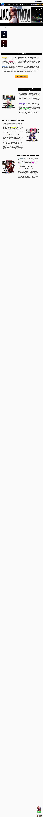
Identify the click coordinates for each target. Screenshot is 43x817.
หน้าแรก (8, 4)
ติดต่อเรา (25, 4)
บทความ (21, 4)
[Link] (41, 1)
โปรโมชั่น (12, 4)
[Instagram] (38, 1)
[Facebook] (36, 1)
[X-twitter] (40, 1)
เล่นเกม (17, 4)
